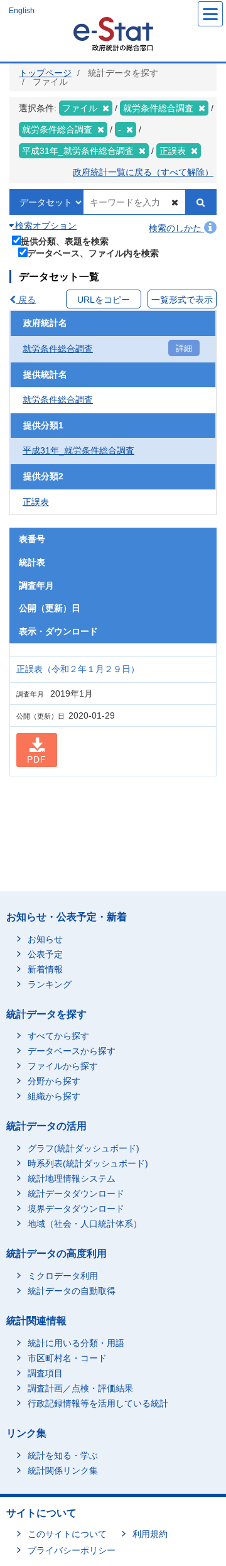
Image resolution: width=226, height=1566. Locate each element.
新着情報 (45, 969)
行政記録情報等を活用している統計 (98, 1403)
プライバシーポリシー (72, 1550)
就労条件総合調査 (58, 349)
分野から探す (54, 1081)
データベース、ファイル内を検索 (93, 253)
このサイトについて (67, 1534)
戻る (26, 299)
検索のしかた (176, 228)
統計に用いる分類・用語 (76, 1343)
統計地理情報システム (72, 1178)
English (22, 10)
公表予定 (45, 954)
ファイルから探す (63, 1066)
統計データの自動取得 (72, 1290)
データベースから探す (72, 1051)
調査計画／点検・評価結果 (80, 1388)
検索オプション (45, 225)
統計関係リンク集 (63, 1470)
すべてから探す (58, 1035)
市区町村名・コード (67, 1358)
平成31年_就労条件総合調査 (78, 450)
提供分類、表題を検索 (65, 241)
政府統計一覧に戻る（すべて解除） (143, 172)
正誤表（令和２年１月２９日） (77, 669)
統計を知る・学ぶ (63, 1455)
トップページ (45, 73)
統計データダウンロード (76, 1193)
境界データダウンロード (76, 1208)
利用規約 (150, 1534)
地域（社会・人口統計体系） (85, 1223)
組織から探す (54, 1096)
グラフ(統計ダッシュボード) (83, 1148)
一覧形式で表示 (182, 300)
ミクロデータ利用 (63, 1275)
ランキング (50, 984)
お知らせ (45, 939)
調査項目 (45, 1373)
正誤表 (36, 502)
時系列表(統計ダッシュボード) (88, 1163)
